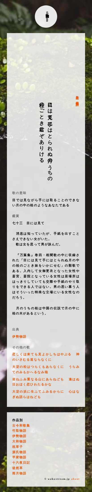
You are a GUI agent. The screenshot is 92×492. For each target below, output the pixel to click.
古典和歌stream (47, 16)
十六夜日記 (21, 462)
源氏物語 (19, 452)
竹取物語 (19, 430)
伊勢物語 (77, 100)
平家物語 (19, 457)
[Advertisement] (46, 64)
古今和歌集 (21, 425)
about (75, 479)
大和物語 (19, 441)
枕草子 (17, 446)
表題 (77, 94)
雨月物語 (19, 473)
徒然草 (17, 468)
